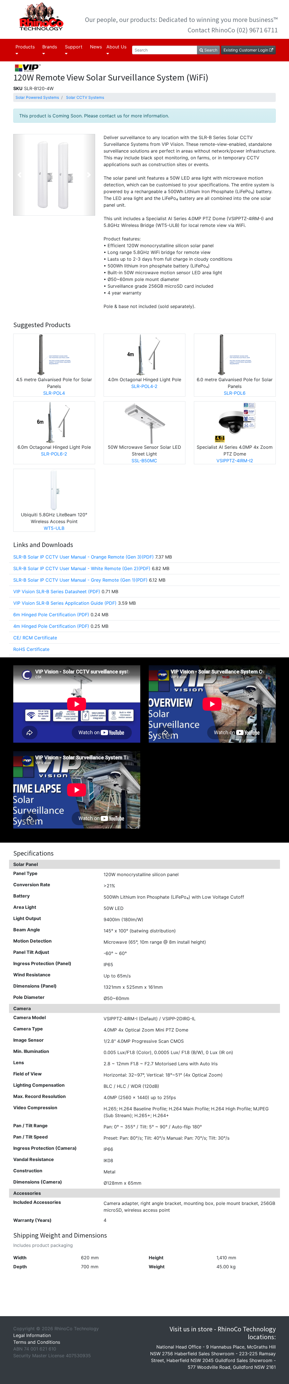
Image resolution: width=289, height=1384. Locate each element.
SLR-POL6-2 (54, 454)
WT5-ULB (54, 528)
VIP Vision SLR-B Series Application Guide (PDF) (65, 603)
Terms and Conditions (36, 1342)
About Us (116, 47)
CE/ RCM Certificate (35, 637)
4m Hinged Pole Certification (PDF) (51, 626)
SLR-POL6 (235, 393)
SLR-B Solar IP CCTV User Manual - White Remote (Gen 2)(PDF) (81, 568)
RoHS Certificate (31, 649)
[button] (19, 175)
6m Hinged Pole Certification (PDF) (51, 614)
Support (73, 47)
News (96, 47)
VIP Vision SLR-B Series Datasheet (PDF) (56, 591)
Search (210, 50)
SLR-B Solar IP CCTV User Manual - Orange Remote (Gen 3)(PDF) (83, 557)
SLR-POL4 (54, 393)
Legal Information (32, 1335)
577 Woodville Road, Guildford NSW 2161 (232, 1367)
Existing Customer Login (246, 50)
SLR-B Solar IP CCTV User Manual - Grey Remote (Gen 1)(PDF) (80, 580)
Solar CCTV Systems (85, 97)
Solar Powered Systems (37, 97)
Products (25, 47)
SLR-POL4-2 (144, 386)
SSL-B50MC (144, 460)
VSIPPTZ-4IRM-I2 (234, 460)
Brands (49, 47)
